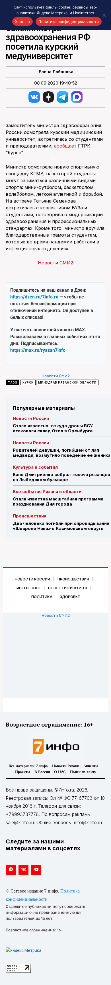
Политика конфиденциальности (68, 21)
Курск (28, 382)
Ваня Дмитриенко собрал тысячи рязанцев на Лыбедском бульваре (61, 477)
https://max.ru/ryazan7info (37, 350)
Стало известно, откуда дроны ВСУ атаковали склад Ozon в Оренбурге (53, 428)
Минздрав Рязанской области (67, 382)
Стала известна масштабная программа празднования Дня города (58, 501)
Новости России (31, 418)
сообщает (65, 146)
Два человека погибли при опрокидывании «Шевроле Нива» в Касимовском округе (61, 526)
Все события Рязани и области (47, 491)
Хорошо (22, 21)
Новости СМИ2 (55, 263)
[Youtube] (36, 870)
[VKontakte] (23, 870)
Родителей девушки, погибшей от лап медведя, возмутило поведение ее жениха (61, 452)
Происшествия (29, 516)
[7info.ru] (55, 746)
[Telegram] (11, 870)
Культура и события (35, 467)
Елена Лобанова (56, 72)
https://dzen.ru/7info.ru (34, 297)
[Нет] (104, 15)
